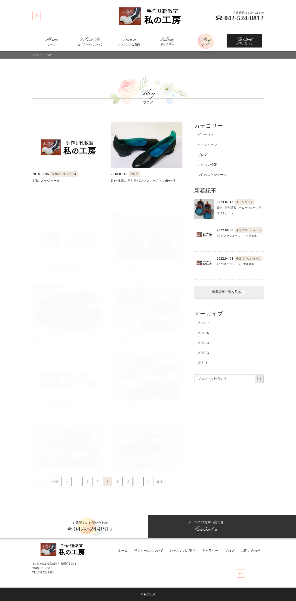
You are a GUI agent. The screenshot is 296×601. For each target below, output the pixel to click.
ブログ (206, 41)
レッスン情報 (207, 165)
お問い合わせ (244, 40)
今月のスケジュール (212, 174)
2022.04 (203, 343)
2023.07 (203, 323)
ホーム (51, 41)
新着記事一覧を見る (227, 292)
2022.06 (203, 333)
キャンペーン (207, 145)
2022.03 (203, 353)
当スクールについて (90, 41)
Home (35, 54)
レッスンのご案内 (129, 41)
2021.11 (203, 363)
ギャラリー (167, 41)
